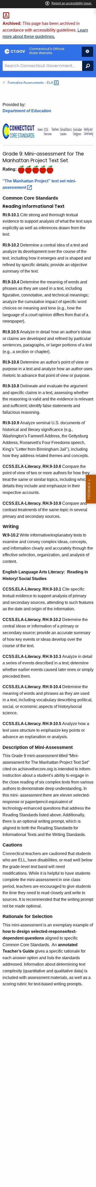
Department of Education (27, 111)
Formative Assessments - (31, 83)
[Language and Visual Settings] (87, 52)
